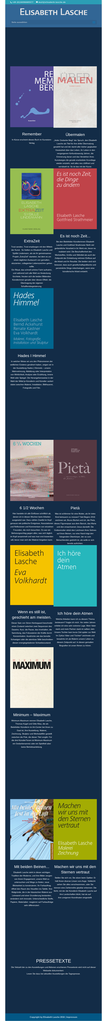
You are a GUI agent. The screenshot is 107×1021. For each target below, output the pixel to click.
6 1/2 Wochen (32, 508)
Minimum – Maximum (31, 715)
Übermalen (75, 134)
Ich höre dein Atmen (75, 613)
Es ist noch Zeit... (75, 236)
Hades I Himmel (32, 356)
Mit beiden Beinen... (31, 867)
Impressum (71, 1017)
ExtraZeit (32, 241)
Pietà (75, 508)
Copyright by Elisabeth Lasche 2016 (47, 1017)
